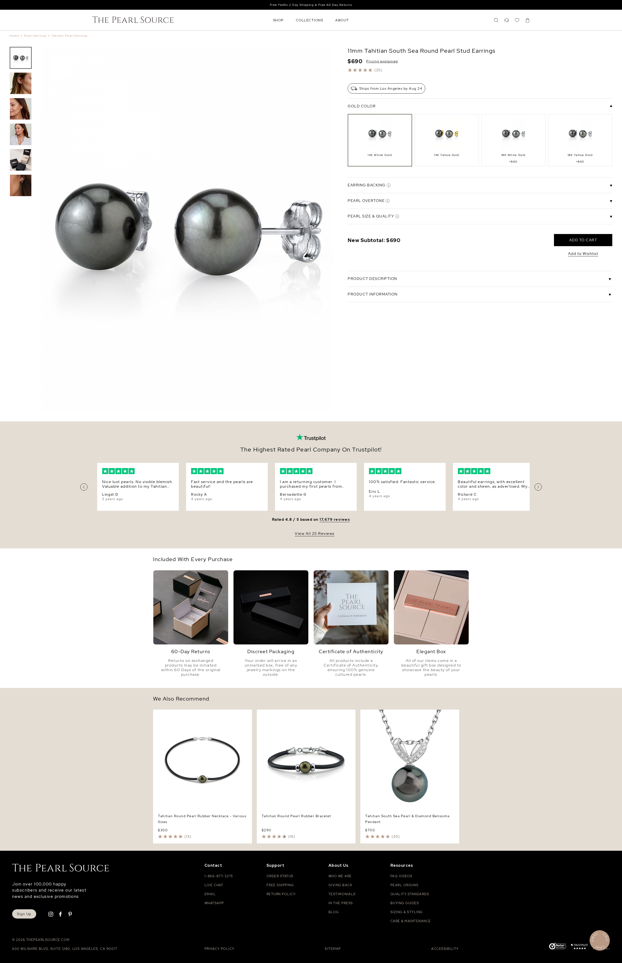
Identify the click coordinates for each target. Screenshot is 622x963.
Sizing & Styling (406, 912)
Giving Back (340, 885)
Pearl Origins (404, 885)
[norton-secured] (557, 946)
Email (210, 894)
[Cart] (527, 20)
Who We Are (340, 876)
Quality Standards (409, 894)
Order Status (280, 876)
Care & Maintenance (410, 921)
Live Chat (214, 885)
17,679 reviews (335, 519)
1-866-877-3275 (219, 876)
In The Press (340, 903)
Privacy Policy (219, 949)
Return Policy (281, 894)
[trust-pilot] (579, 947)
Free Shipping (280, 885)
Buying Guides (404, 903)
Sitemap (333, 949)
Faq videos (401, 876)
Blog (333, 912)
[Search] (496, 20)
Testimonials (342, 894)
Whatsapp (214, 903)
